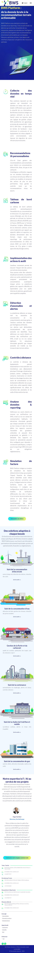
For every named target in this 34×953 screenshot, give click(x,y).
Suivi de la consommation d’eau (17, 609)
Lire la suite (16, 579)
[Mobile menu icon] (30, 3)
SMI (3, 938)
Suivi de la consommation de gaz (17, 761)
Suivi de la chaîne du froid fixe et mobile (17, 723)
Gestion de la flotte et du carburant (17, 647)
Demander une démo (6, 918)
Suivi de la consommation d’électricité (17, 570)
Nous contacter (5, 916)
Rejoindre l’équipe (6, 920)
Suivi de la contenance (17, 685)
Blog (3, 932)
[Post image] (17, 558)
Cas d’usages (5, 927)
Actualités (4, 929)
